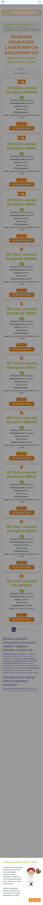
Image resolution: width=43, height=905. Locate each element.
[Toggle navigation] (40, 2)
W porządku (34, 900)
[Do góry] (40, 899)
